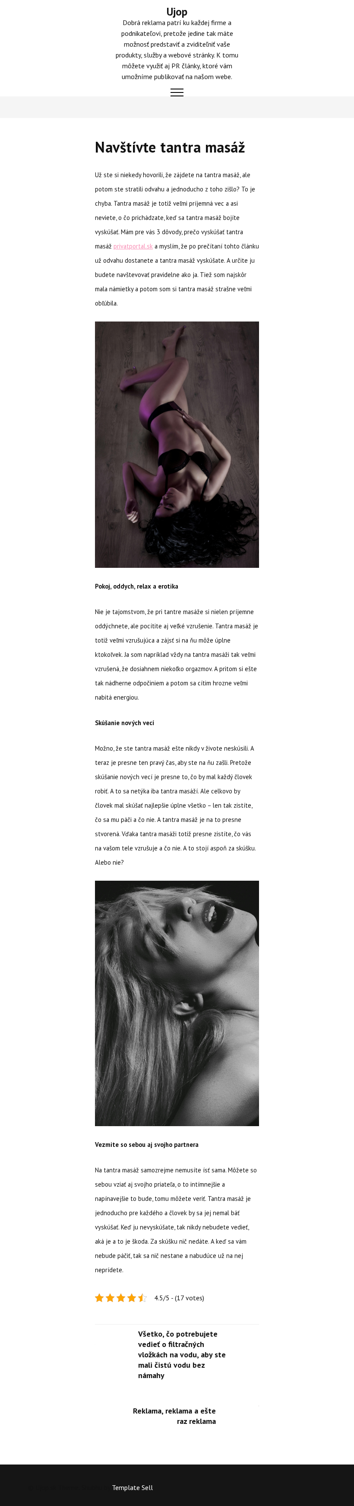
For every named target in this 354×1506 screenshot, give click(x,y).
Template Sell (132, 1487)
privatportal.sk (133, 246)
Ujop (177, 12)
